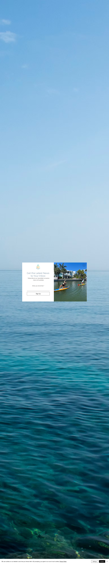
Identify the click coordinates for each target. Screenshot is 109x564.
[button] (84, 265)
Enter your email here (37, 285)
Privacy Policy (63, 561)
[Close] (107, 561)
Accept (102, 561)
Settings (95, 561)
